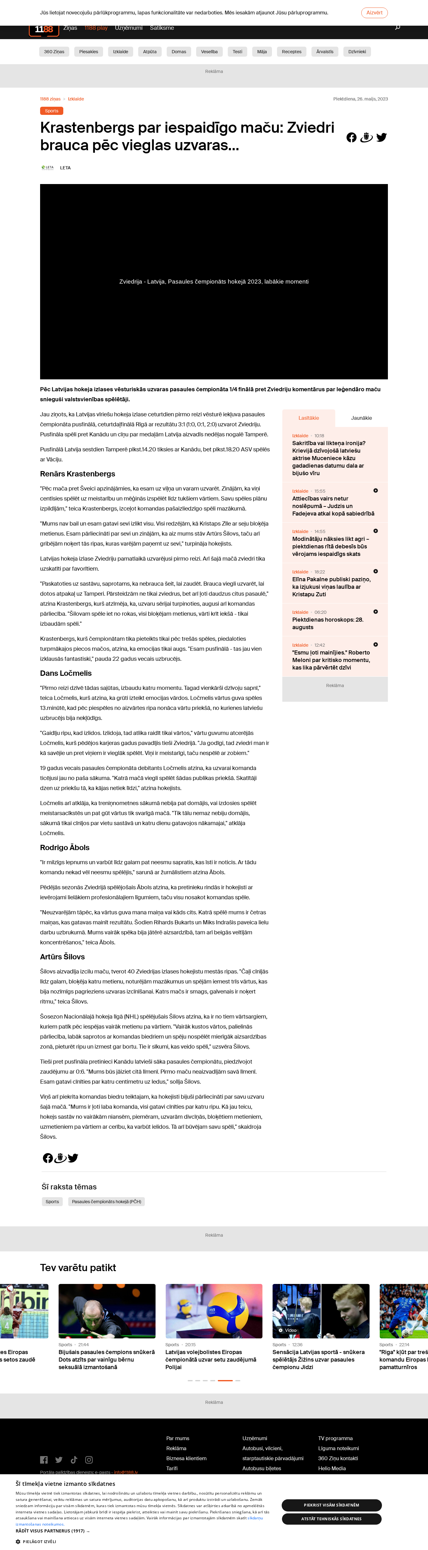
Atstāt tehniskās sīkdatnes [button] (331, 1519)
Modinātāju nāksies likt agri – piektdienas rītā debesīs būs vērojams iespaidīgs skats (330, 546)
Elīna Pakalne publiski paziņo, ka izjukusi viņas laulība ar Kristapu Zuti (331, 587)
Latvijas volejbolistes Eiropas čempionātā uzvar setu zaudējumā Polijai (210, 1359)
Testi (237, 51)
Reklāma (176, 1448)
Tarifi (172, 1468)
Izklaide (120, 51)
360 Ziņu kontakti (338, 1458)
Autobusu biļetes (262, 1468)
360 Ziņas (54, 51)
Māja (262, 51)
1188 (53, 1440)
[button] (190, 1380)
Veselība (209, 51)
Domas (179, 51)
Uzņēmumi (129, 28)
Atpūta (150, 51)
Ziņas (70, 28)
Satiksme (162, 28)
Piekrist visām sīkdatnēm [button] (331, 1505)
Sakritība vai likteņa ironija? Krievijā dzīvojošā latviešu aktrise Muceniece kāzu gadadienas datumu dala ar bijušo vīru (328, 458)
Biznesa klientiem (186, 1458)
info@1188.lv (126, 1472)
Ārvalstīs (324, 51)
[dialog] (214, 1512)
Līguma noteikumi (338, 1448)
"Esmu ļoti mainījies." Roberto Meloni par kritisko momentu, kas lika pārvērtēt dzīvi (331, 660)
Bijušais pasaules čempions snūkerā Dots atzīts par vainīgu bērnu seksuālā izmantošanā (107, 1359)
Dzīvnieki (357, 51)
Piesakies (88, 51)
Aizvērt (375, 12)
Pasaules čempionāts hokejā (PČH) (106, 1201)
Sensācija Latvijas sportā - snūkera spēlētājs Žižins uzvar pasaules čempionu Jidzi (319, 1359)
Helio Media (332, 1468)
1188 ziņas (50, 99)
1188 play (96, 28)
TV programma (335, 1438)
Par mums (177, 1438)
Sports (51, 111)
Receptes (291, 51)
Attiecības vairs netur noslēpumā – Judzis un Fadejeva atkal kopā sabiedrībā (333, 506)
